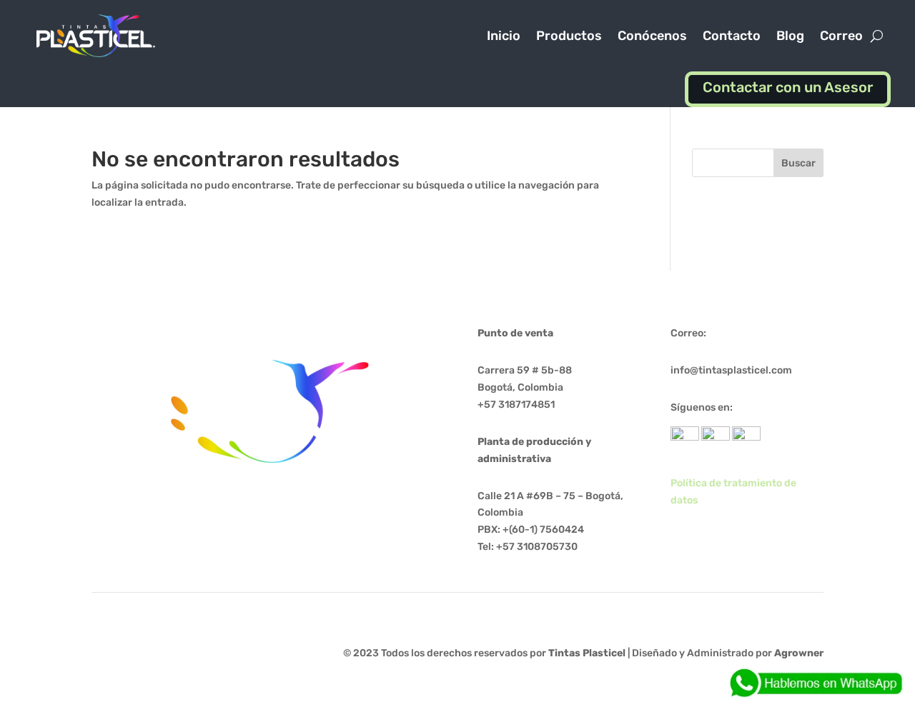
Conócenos (652, 36)
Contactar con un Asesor (788, 87)
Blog (790, 36)
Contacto (732, 36)
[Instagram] (746, 437)
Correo (841, 36)
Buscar (798, 163)
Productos (569, 36)
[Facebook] (715, 437)
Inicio (503, 36)
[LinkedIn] (685, 437)
